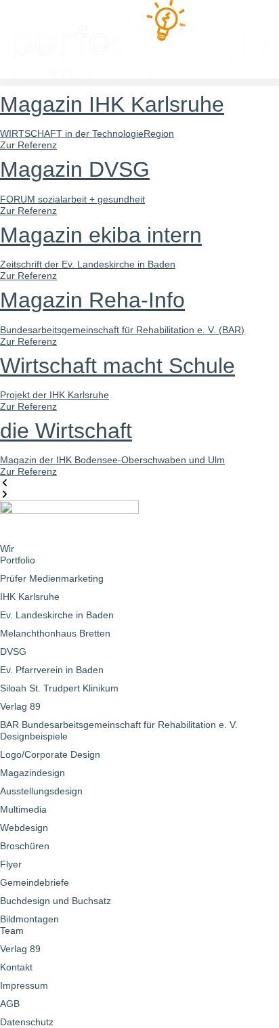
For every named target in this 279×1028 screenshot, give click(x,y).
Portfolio (17, 560)
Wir (7, 548)
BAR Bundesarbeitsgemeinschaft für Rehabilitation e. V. (119, 724)
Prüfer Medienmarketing (52, 578)
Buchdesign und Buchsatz (55, 900)
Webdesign (24, 827)
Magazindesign (32, 772)
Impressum (24, 985)
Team (12, 930)
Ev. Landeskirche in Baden (57, 614)
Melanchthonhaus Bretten (55, 633)
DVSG (13, 651)
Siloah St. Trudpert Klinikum (59, 688)
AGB (10, 1003)
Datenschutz (26, 1021)
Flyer (11, 864)
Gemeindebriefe (34, 882)
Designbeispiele (34, 736)
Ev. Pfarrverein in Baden (52, 669)
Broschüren (24, 845)
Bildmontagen (29, 919)
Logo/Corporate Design (50, 754)
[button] (139, 82)
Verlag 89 (20, 706)
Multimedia (23, 809)
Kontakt (16, 967)
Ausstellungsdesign (41, 791)
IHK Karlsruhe (30, 596)
